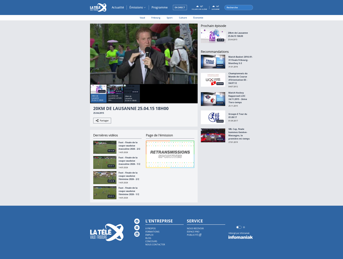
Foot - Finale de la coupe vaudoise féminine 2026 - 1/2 (129, 191)
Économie (198, 17)
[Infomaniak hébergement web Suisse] (240, 237)
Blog (148, 238)
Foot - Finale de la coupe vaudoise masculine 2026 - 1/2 (129, 160)
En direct (180, 7)
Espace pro (193, 231)
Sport (170, 17)
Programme (160, 7)
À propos (150, 228)
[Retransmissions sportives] (170, 154)
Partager (104, 120)
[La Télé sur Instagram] (137, 227)
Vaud (142, 17)
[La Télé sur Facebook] (137, 221)
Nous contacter (155, 244)
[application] (144, 54)
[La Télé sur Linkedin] (137, 234)
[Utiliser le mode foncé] (244, 227)
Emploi (149, 234)
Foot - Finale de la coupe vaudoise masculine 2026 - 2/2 (129, 145)
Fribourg (155, 17)
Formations (152, 231)
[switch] (239, 227)
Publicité (192, 234)
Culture (183, 17)
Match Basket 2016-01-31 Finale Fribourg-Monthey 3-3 (240, 60)
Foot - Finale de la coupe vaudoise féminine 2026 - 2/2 (129, 176)
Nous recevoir (195, 228)
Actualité (118, 7)
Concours (151, 241)
